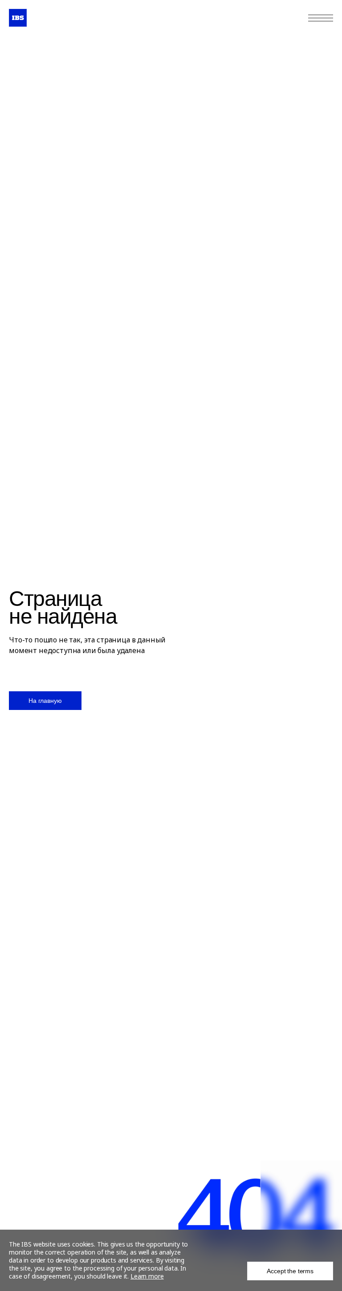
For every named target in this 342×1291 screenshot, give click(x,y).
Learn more (147, 1276)
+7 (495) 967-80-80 (281, 18)
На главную (45, 700)
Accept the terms (290, 1271)
